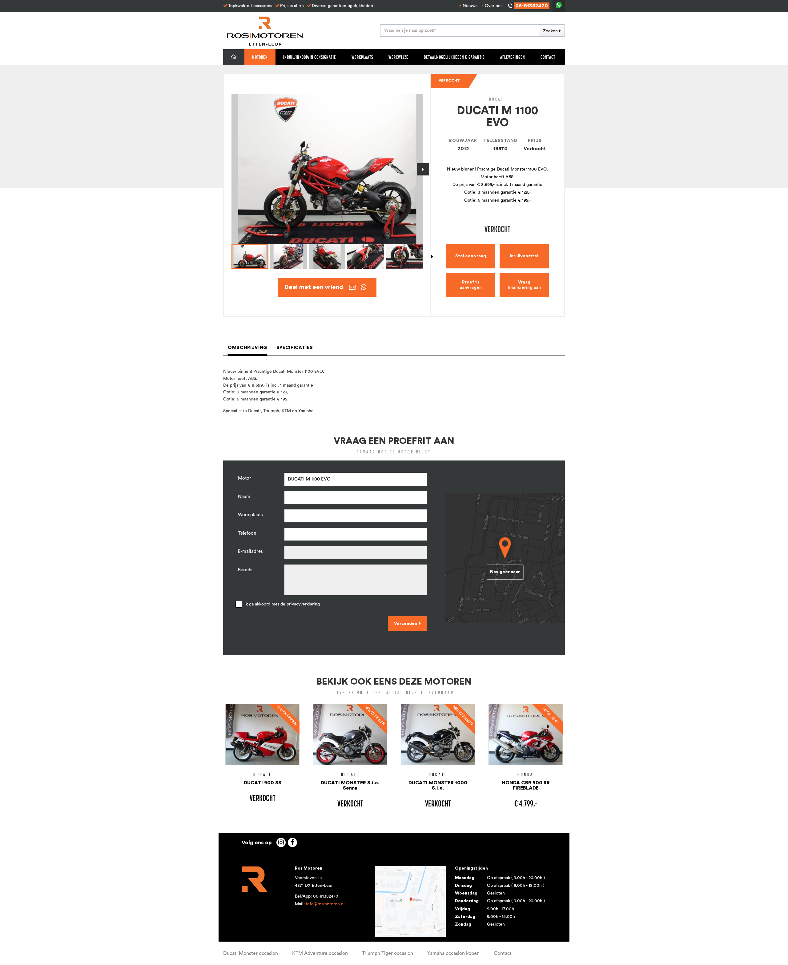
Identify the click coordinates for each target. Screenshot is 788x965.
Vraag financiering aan (524, 285)
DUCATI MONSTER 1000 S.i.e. (437, 785)
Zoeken (550, 31)
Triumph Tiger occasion (387, 953)
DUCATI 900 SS (262, 782)
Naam (244, 496)
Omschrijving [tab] (247, 347)
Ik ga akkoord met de (282, 604)
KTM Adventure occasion (320, 953)
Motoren (260, 57)
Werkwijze (398, 57)
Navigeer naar (505, 572)
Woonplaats (250, 515)
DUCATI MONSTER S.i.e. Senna (350, 785)
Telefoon (247, 533)
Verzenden (405, 623)
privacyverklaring (303, 604)
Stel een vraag (470, 256)
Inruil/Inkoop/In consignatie (309, 57)
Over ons (493, 6)
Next (423, 169)
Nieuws (470, 6)
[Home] (233, 57)
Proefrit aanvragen (471, 285)
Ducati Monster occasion (250, 953)
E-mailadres (250, 551)
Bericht (245, 570)
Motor (244, 478)
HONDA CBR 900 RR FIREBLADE (526, 785)
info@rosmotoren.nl (325, 904)
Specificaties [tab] (294, 347)
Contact (548, 57)
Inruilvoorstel (524, 256)
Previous (231, 169)
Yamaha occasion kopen (453, 953)
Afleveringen (512, 57)
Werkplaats (362, 57)
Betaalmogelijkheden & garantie (454, 57)
